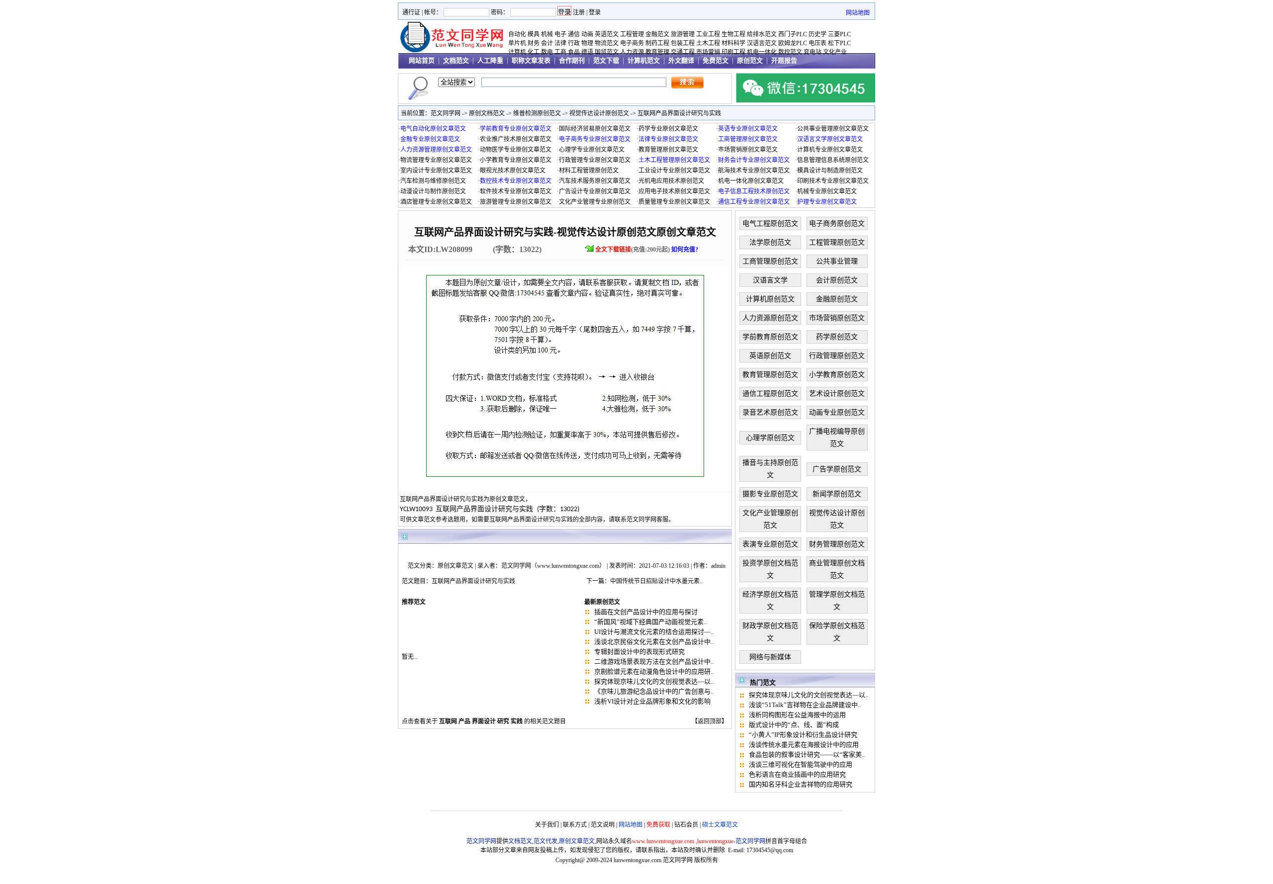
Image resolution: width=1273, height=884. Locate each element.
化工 (534, 52)
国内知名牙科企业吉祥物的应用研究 (800, 784)
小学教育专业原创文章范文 (515, 160)
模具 (534, 34)
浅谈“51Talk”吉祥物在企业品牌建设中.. (805, 704)
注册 (579, 12)
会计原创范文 (837, 280)
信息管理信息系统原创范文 (833, 160)
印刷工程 (733, 52)
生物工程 (733, 34)
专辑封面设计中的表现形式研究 (639, 651)
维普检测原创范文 (537, 113)
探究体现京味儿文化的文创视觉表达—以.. (654, 681)
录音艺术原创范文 (770, 412)
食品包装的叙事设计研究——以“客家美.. (807, 754)
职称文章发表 (531, 60)
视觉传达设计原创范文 (599, 113)
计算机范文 (644, 60)
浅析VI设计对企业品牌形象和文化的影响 (652, 701)
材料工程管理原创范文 (589, 170)
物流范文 (607, 43)
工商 (560, 52)
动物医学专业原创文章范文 (515, 149)
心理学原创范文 (770, 438)
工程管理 (632, 34)
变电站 (812, 52)
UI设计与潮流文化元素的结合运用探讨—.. (654, 631)
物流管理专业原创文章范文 (436, 160)
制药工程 (657, 43)
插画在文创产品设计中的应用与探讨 (646, 612)
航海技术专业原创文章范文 (754, 170)
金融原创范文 (837, 299)
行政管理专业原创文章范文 (595, 160)
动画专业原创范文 (837, 412)
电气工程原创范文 (770, 223)
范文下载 (606, 60)
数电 (547, 52)
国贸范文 (607, 52)
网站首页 (422, 60)
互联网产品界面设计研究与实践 (679, 113)
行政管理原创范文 (837, 355)
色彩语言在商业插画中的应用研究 (797, 774)
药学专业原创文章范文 (668, 128)
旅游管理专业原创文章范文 (515, 201)
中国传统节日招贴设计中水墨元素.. (656, 581)
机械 (547, 34)
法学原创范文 (770, 242)
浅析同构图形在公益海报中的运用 (797, 714)
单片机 (517, 43)
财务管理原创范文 (837, 544)
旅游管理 (683, 34)
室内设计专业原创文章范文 (436, 170)
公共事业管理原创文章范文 (833, 128)
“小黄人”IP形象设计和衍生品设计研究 (803, 734)
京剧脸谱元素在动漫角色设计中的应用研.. (654, 671)
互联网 (448, 721)
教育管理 (657, 52)
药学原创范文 (837, 337)
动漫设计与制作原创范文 (433, 191)
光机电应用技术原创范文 (671, 180)
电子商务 (632, 43)
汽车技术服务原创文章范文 (595, 180)
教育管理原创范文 (770, 374)
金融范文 (657, 34)
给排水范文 (762, 34)
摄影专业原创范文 (770, 494)
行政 (574, 43)
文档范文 (456, 60)
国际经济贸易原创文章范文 (595, 128)
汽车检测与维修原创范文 (433, 180)
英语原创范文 (770, 355)
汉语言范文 (762, 43)
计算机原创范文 (770, 299)
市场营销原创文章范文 (748, 149)
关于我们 (547, 824)
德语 (587, 52)
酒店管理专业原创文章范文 (436, 201)
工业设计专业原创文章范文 (674, 170)
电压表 (817, 43)
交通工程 (683, 52)
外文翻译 (681, 60)
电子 (560, 34)
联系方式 (575, 824)
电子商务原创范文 (837, 223)
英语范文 (607, 34)
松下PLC (839, 43)
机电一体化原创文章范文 (751, 180)
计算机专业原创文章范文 (830, 149)
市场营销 (708, 52)
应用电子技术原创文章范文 (674, 191)
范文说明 (603, 824)
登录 (595, 12)
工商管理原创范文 (770, 261)
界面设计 (484, 721)
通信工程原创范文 (770, 393)
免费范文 (715, 60)
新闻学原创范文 (837, 494)
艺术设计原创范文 (837, 393)
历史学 (817, 34)
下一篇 (595, 581)
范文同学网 (445, 113)
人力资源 (632, 52)
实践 (517, 721)
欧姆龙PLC (792, 43)
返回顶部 (710, 721)
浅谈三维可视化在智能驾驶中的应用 (800, 764)
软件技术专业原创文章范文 (515, 191)
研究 (503, 721)
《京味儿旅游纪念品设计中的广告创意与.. (654, 691)
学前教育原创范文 (770, 337)
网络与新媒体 (770, 657)
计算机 (517, 52)
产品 (464, 721)
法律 (560, 43)
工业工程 (708, 34)
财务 (534, 43)
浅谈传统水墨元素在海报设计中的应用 (804, 744)
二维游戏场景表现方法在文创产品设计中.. (654, 661)
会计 (547, 43)
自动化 (517, 34)
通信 (574, 34)
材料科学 (733, 43)
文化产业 (835, 52)
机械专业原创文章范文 (827, 191)
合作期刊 (572, 60)
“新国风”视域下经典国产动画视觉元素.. (650, 621)
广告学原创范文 (837, 469)
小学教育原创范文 (837, 374)
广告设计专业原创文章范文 (595, 191)
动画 (587, 34)
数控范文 (790, 52)
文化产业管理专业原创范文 (595, 201)
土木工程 (708, 43)
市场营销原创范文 (837, 318)
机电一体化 (762, 52)
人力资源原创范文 (770, 318)
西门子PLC (792, 34)
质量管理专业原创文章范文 (674, 201)
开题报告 (784, 60)
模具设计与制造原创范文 (830, 170)
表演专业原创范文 (770, 544)
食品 (574, 52)
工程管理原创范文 (837, 242)
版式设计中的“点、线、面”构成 (794, 724)
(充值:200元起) (646, 249)
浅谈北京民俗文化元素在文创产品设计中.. (654, 641)
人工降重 (490, 60)
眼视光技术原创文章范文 (513, 170)
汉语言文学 (770, 280)
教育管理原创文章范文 (668, 149)
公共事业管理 (837, 261)
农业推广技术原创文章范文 (515, 139)
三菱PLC (839, 34)
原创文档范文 (487, 113)
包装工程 (683, 43)
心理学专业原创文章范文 (592, 149)
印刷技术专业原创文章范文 (833, 180)
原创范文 (750, 60)
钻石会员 (686, 824)
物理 (587, 43)
